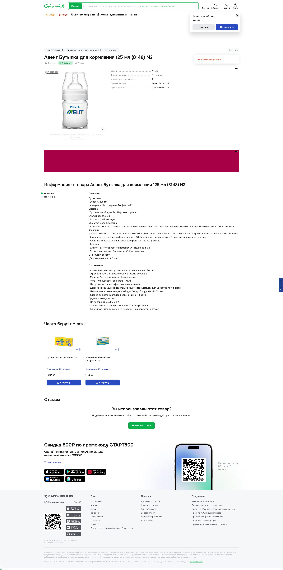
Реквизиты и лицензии (203, 501)
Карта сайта (147, 520)
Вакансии (95, 512)
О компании (96, 501)
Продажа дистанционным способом (209, 524)
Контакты (95, 520)
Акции (65, 14)
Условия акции (52, 462)
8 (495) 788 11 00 (60, 496)
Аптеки (104, 14)
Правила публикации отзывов (206, 512)
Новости (95, 524)
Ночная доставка (149, 505)
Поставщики (97, 516)
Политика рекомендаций (204, 520)
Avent (155, 71)
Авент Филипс (159, 83)
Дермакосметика (118, 14)
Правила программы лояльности (208, 516)
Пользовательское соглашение (207, 505)
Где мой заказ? (148, 509)
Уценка (133, 14)
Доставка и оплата (150, 501)
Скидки (52, 14)
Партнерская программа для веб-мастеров (112, 528)
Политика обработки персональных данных (213, 509)
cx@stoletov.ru (196, 562)
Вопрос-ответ (148, 512)
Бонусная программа (84, 14)
